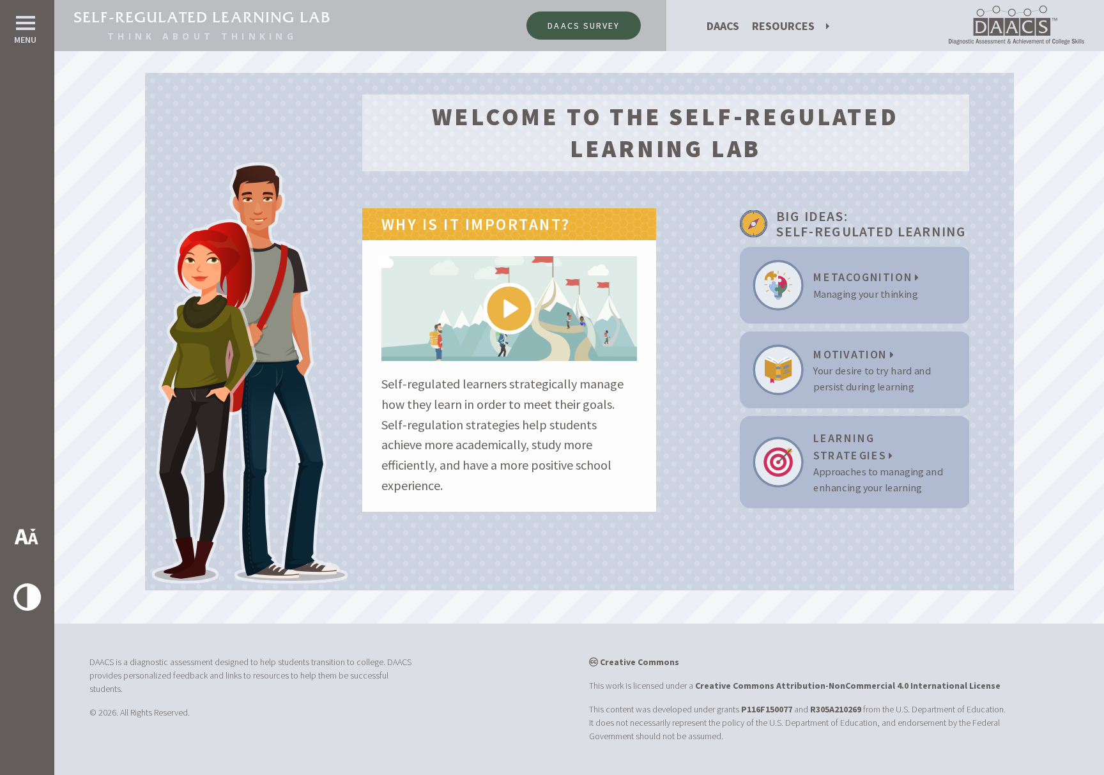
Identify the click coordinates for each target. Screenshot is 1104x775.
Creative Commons (638, 662)
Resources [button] (783, 26)
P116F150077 (766, 709)
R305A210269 (835, 709)
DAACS (723, 26)
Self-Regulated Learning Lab (202, 17)
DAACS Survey (584, 25)
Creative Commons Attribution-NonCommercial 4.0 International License (847, 685)
